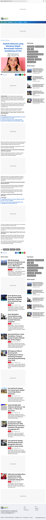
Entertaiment (10, 22)
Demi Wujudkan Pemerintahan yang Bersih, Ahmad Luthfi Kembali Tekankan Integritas (38, 85)
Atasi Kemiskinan (39, 46)
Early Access (38, 59)
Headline (10, 269)
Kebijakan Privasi (18, 517)
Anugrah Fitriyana (15, 53)
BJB (28, 49)
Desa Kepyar (30, 59)
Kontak (31, 517)
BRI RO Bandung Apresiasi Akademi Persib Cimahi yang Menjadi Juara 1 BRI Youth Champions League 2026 (38, 70)
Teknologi (20, 22)
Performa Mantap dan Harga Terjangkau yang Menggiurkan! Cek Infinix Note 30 (12, 202)
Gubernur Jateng (31, 62)
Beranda (2, 40)
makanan (13, 249)
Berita (9, 323)
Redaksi (2, 517)
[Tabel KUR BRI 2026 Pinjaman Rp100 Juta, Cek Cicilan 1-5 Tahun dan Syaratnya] (4, 407)
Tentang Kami (26, 517)
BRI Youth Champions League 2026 (35, 54)
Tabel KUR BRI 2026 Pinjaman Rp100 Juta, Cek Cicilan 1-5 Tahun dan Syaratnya (16, 408)
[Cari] (43, 1)
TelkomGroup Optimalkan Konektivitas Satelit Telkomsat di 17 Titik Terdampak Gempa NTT (16, 477)
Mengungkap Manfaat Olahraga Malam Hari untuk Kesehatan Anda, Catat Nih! (13, 117)
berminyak (6, 249)
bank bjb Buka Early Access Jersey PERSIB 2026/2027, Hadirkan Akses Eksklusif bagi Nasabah (38, 78)
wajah (18, 249)
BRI (32, 49)
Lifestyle (25, 22)
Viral (2, 22)
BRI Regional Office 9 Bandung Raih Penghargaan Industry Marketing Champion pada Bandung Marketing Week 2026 (39, 100)
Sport (16, 22)
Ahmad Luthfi (31, 46)
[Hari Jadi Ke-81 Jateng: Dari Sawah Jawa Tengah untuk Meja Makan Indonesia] (4, 390)
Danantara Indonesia (32, 56)
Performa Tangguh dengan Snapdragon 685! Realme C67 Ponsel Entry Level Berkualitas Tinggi (13, 120)
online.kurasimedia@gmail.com (7, 513)
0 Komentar (4, 74)
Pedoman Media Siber (9, 517)
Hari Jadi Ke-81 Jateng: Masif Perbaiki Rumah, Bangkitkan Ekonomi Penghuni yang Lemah (15, 443)
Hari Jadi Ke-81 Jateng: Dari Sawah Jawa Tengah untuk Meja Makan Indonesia (16, 391)
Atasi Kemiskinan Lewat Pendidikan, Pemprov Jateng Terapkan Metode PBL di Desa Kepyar (38, 93)
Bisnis (5, 22)
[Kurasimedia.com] (4, 18)
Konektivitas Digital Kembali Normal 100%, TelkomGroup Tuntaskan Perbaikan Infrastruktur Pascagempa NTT (16, 425)
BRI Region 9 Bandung (32, 51)
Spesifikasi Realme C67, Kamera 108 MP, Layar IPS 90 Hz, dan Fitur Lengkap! (13, 200)
